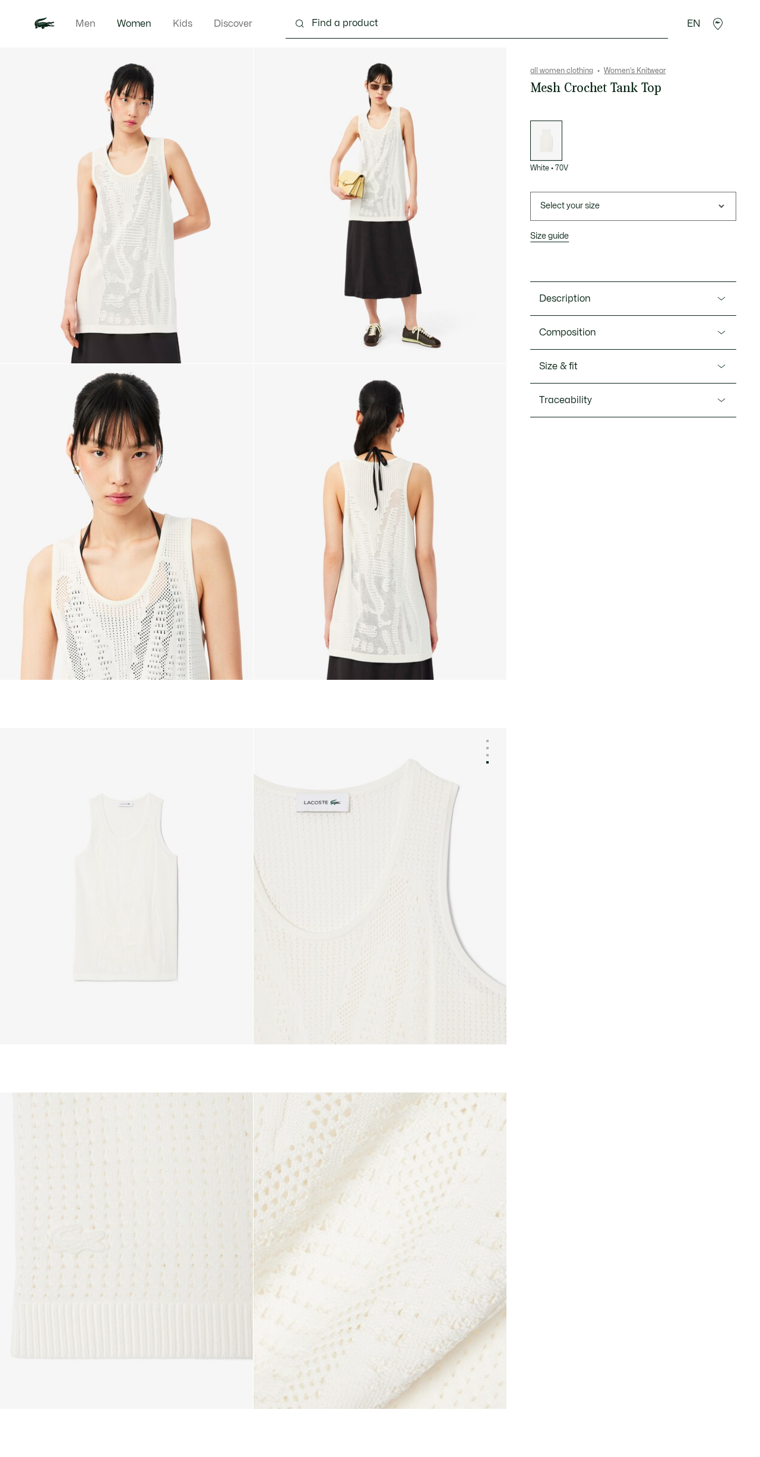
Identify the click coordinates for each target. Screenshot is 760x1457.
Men (85, 23)
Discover (233, 23)
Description (565, 298)
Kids (182, 23)
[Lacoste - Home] (44, 24)
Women (134, 23)
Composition (567, 332)
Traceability (565, 400)
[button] (718, 24)
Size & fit (558, 366)
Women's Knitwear (635, 70)
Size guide (549, 236)
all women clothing (561, 70)
